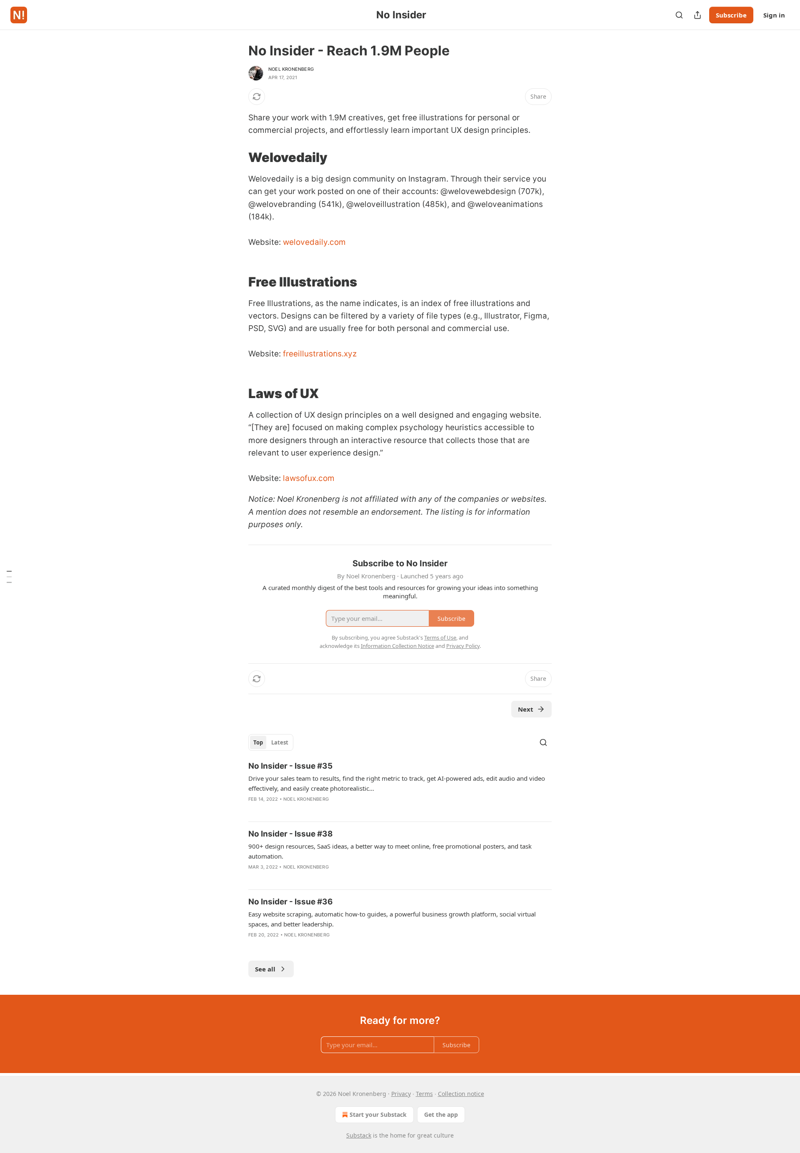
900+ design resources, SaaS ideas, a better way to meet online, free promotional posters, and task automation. (390, 851)
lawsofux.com (309, 478)
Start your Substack (378, 1114)
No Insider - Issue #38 (290, 834)
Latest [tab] (279, 742)
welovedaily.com (314, 242)
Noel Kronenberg (291, 69)
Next (525, 709)
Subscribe (731, 15)
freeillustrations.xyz (320, 354)
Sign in (774, 15)
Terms (424, 1094)
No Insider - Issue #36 (290, 901)
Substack (358, 1135)
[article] (400, 787)
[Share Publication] (697, 15)
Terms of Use (440, 637)
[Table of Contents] (9, 577)
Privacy (401, 1094)
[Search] (679, 15)
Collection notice (461, 1094)
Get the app (441, 1114)
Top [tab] (258, 742)
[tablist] (270, 742)
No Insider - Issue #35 (290, 766)
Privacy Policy (463, 646)
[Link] (236, 157)
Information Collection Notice (397, 646)
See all (265, 969)
